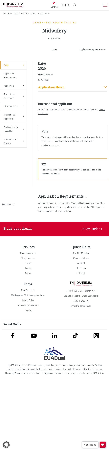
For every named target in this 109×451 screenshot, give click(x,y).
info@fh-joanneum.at (81, 306)
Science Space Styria (38, 365)
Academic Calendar (50, 173)
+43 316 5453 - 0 (81, 300)
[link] (28, 253)
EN (68, 5)
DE (63, 5)
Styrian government (53, 373)
